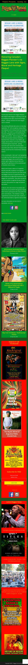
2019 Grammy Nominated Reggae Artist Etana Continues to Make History (14, 250)
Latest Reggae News (9, 75)
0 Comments (22, 75)
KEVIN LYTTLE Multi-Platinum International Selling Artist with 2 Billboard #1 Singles (14, 285)
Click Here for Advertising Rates (14, 485)
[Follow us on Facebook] (12, 207)
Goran (5, 73)
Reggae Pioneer (7, 213)
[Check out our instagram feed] (16, 207)
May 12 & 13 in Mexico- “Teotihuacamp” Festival (14, 333)
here (11, 203)
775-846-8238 (14, 344)
